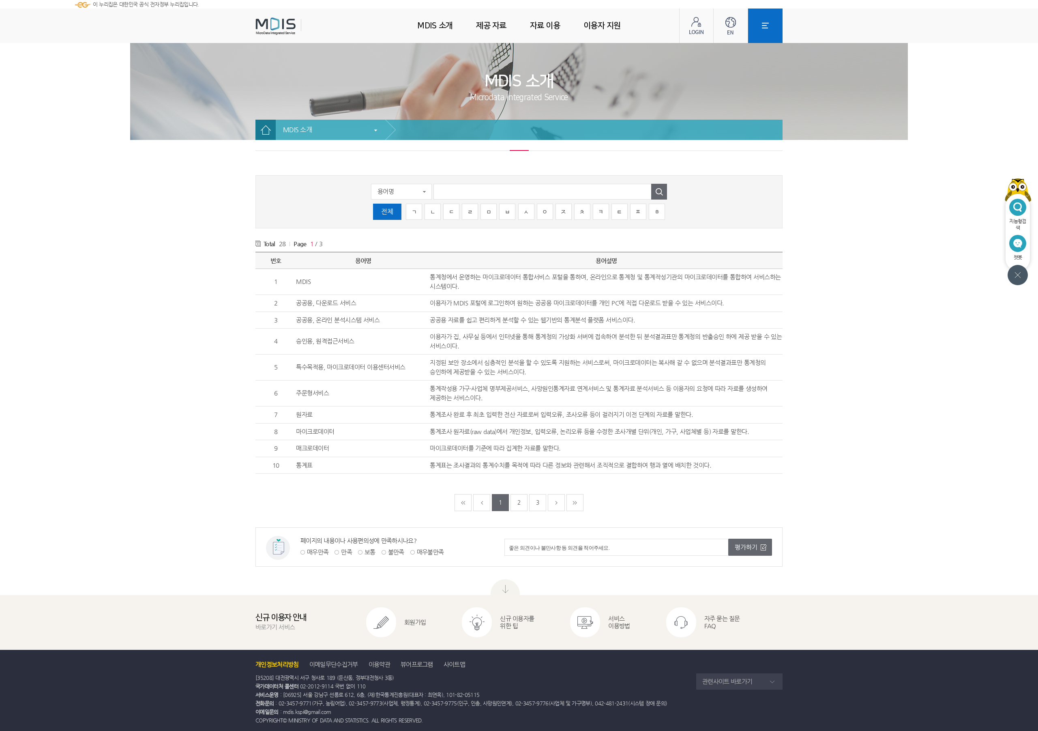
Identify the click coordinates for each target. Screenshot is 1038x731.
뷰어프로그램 (417, 664)
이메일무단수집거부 (333, 664)
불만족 (396, 551)
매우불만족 (430, 551)
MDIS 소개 (297, 129)
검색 (659, 192)
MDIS (296, 26)
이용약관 (379, 664)
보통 (370, 551)
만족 (346, 551)
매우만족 (317, 551)
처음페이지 (463, 502)
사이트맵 (454, 664)
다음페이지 (556, 502)
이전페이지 (481, 502)
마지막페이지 (574, 502)
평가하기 (746, 547)
